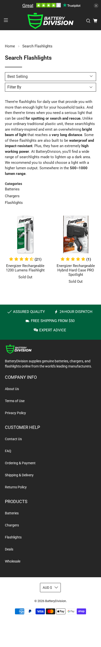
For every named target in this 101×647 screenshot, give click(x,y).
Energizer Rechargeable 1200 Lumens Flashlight (25, 268)
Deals (9, 549)
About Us (12, 389)
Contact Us (13, 439)
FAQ (8, 451)
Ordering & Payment (20, 463)
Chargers (12, 196)
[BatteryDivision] (50, 21)
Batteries (12, 189)
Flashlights (14, 202)
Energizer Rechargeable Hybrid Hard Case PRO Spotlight (76, 270)
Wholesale (12, 561)
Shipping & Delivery (19, 475)
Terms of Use (15, 401)
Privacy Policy (15, 413)
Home (10, 46)
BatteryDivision (55, 601)
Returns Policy (16, 487)
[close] (96, 5)
